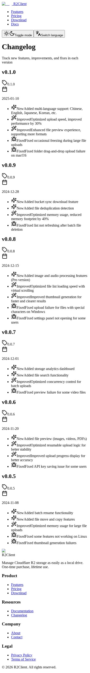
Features (17, 12)
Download (19, 20)
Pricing (16, 16)
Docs (15, 24)
